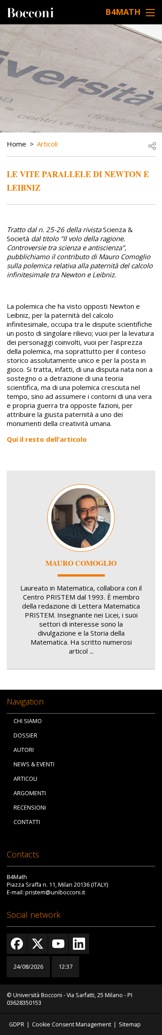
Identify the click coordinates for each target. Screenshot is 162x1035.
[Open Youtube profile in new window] (58, 944)
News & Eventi (34, 764)
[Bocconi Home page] (30, 11)
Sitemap (130, 1024)
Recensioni (30, 807)
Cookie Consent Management (71, 1024)
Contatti (27, 822)
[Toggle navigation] (150, 12)
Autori (24, 750)
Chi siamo (28, 721)
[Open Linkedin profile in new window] (79, 944)
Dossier (25, 735)
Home (16, 143)
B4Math (122, 11)
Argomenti (30, 793)
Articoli (47, 143)
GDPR (16, 1024)
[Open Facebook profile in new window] (17, 944)
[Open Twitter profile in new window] (37, 944)
